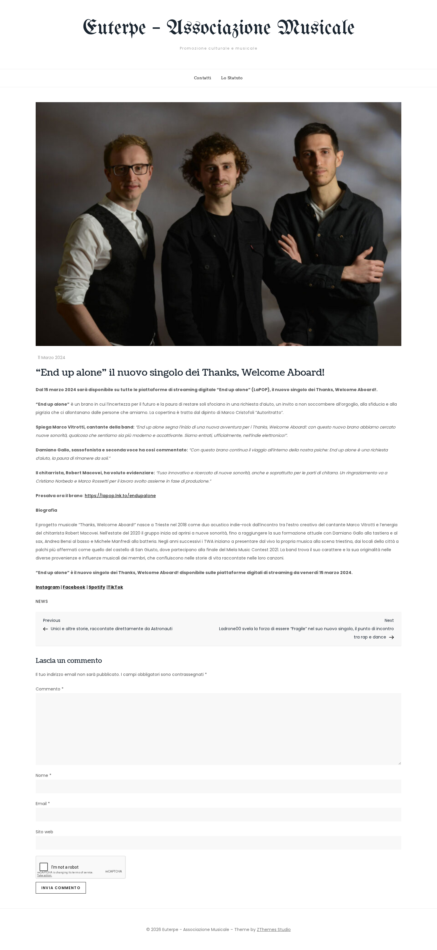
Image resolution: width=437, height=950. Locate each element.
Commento (50, 689)
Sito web (44, 832)
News (42, 601)
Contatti (202, 78)
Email (43, 804)
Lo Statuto (232, 78)
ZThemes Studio (274, 929)
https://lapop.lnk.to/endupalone (120, 496)
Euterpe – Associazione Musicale (219, 28)
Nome (43, 775)
